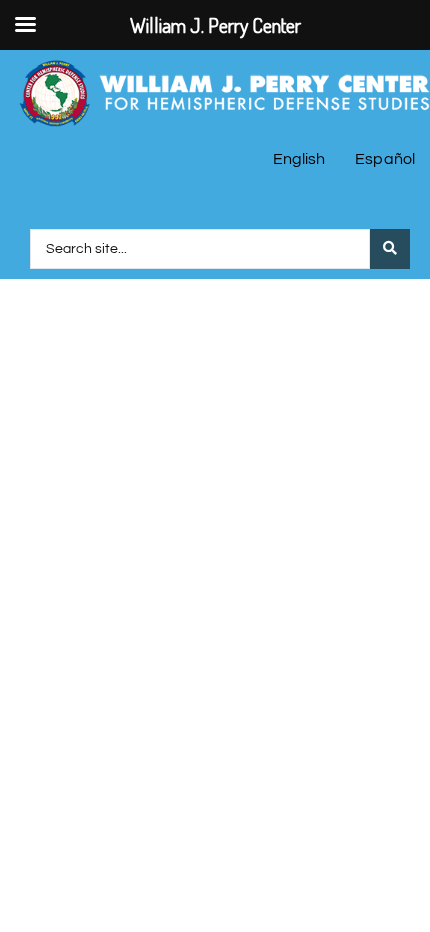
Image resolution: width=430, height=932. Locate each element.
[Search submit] (390, 249)
